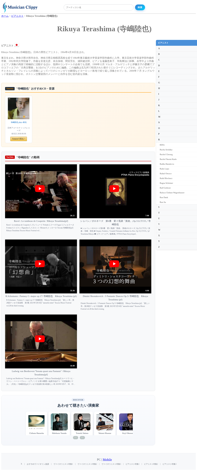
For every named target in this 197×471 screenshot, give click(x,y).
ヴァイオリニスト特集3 (111, 464)
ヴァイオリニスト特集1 (63, 464)
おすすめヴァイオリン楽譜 (38, 464)
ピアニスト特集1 (132, 464)
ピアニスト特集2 (151, 464)
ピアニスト (163, 43)
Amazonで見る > (18, 139)
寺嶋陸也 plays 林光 (19, 122)
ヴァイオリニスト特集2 (87, 464)
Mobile (107, 459)
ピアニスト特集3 (169, 464)
